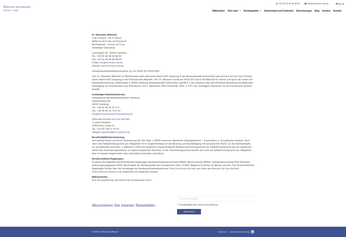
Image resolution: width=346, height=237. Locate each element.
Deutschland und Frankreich (278, 11)
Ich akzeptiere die (198, 205)
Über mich (233, 11)
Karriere (326, 11)
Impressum (222, 232)
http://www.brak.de (180, 168)
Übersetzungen (304, 11)
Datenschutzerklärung (207, 205)
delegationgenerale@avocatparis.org (111, 132)
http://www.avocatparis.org (107, 171)
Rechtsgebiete (251, 11)
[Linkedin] (252, 231)
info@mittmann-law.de (111, 62)
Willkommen (218, 11)
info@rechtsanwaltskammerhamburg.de (112, 114)
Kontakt (337, 11)
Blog (317, 11)
